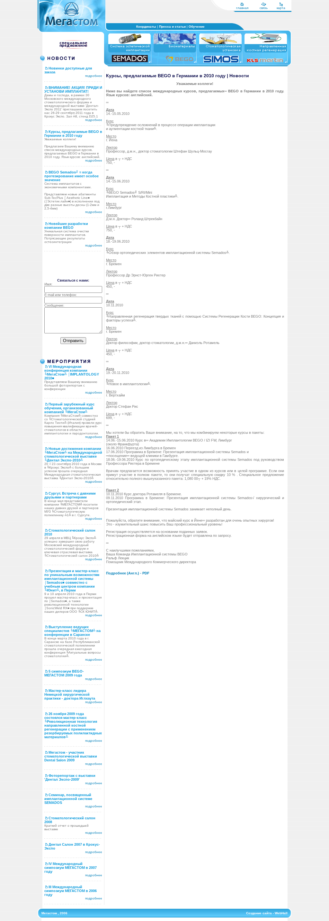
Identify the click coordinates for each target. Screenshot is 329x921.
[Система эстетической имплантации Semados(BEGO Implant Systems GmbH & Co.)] (130, 61)
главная (242, 8)
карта (281, 8)
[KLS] (265, 61)
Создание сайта (259, 913)
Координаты (146, 26)
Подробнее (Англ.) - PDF (127, 573)
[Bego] (179, 61)
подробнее (93, 76)
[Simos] (221, 61)
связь (264, 8)
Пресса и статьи (172, 26)
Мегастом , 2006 (54, 913)
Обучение (197, 26)
